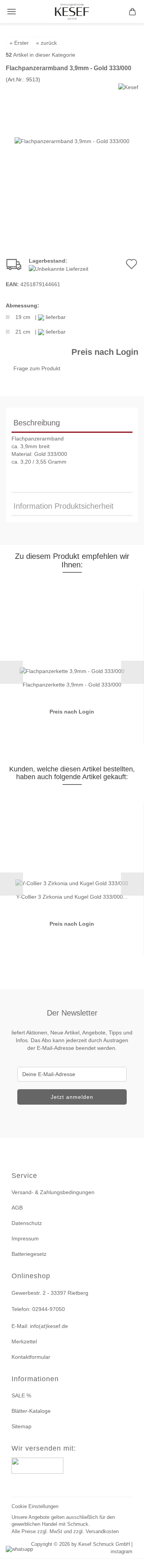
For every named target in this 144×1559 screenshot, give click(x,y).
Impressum (25, 1238)
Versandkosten (102, 1531)
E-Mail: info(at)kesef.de (40, 1326)
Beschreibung (36, 422)
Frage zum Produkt (36, 368)
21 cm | (40, 332)
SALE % (21, 1395)
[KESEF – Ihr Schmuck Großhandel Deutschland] (72, 11)
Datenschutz (27, 1223)
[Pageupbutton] (128, 1548)
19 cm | (40, 317)
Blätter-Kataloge (31, 1411)
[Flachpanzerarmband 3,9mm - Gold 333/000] (72, 141)
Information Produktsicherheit (63, 506)
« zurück (46, 43)
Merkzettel (24, 1341)
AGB (17, 1208)
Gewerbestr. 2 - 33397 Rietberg (50, 1293)
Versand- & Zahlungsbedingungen (53, 1192)
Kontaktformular (31, 1357)
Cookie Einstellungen (35, 1506)
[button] (11, 672)
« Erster (19, 43)
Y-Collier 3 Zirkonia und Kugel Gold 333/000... (71, 897)
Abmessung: (22, 305)
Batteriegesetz (29, 1254)
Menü (11, 11)
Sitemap (21, 1426)
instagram (121, 1551)
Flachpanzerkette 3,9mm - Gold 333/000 (72, 685)
